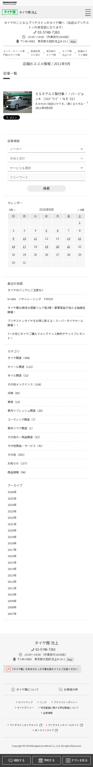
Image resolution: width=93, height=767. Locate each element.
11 (35, 238)
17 (24, 246)
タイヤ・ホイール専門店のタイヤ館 (14, 52)
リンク (43, 702)
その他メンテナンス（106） (25, 384)
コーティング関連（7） (22, 419)
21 (68, 246)
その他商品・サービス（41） (26, 446)
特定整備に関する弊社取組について (60, 707)
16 (13, 246)
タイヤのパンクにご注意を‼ (25, 290)
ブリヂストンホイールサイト (63, 725)
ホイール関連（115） (21, 367)
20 (57, 246)
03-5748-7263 (49, 32)
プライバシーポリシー (65, 702)
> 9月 (81, 210)
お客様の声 (71, 689)
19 (46, 246)
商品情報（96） (17, 472)
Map (73, 41)
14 (68, 238)
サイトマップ (25, 702)
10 (24, 238)
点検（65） (15, 393)
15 (79, 238)
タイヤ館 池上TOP (67, 52)
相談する (19, 760)
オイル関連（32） (19, 375)
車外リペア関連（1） (21, 428)
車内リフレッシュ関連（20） (26, 410)
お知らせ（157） (18, 463)
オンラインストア (44, 730)
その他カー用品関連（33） (25, 437)
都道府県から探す (35, 52)
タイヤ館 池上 (28, 12)
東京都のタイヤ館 (51, 52)
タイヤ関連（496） (20, 358)
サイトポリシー (25, 707)
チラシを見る (79, 760)
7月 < (12, 210)
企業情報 (48, 712)
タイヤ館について (27, 689)
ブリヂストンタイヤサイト (24, 725)
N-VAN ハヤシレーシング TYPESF (30, 299)
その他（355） (17, 455)
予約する (49, 760)
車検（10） (15, 402)
